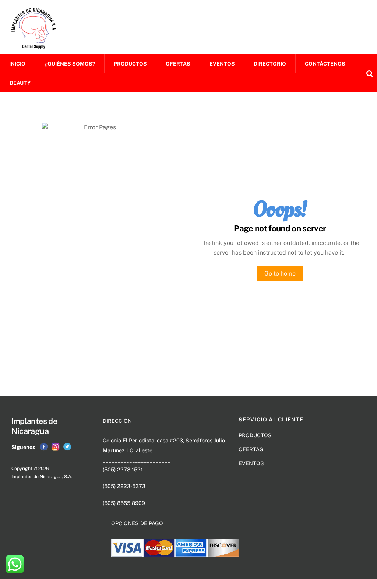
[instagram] (55, 446)
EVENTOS (222, 64)
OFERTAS (178, 64)
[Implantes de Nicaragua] (33, 45)
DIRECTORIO (270, 64)
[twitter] (67, 446)
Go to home (280, 273)
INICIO (17, 64)
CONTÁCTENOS (325, 64)
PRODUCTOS (130, 64)
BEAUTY (20, 83)
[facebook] (43, 446)
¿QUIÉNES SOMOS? (70, 64)
